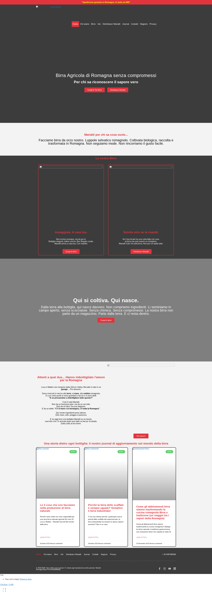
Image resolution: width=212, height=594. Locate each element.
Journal (125, 24)
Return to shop (26, 579)
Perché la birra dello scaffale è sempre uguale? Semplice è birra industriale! (106, 508)
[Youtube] (169, 568)
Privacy (153, 24)
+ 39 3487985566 (169, 554)
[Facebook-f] (159, 568)
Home (75, 24)
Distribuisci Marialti (111, 24)
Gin (99, 24)
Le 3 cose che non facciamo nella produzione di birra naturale (57, 508)
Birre (93, 24)
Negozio (144, 24)
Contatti (134, 24)
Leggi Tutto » (45, 537)
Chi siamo (84, 24)
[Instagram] (164, 568)
